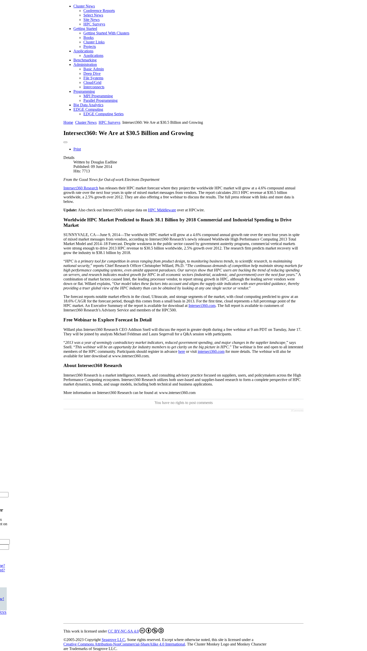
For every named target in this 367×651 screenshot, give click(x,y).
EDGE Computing (88, 109)
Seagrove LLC (113, 640)
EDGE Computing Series (103, 114)
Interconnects (93, 87)
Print (77, 149)
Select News (93, 15)
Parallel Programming (100, 100)
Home (68, 122)
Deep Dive (92, 73)
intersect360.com (211, 351)
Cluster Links (94, 42)
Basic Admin (93, 69)
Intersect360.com (201, 305)
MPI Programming (98, 96)
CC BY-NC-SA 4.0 (123, 631)
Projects (89, 46)
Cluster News (84, 6)
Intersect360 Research (80, 188)
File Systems (93, 78)
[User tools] (65, 142)
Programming (84, 91)
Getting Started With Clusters (106, 33)
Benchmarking (85, 60)
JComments (297, 410)
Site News (91, 19)
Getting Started (85, 28)
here (181, 351)
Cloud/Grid (92, 82)
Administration (85, 64)
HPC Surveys (94, 24)
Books (88, 37)
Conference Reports (99, 10)
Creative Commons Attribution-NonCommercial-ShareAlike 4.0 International (124, 644)
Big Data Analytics (88, 105)
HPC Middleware (162, 210)
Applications (83, 51)
